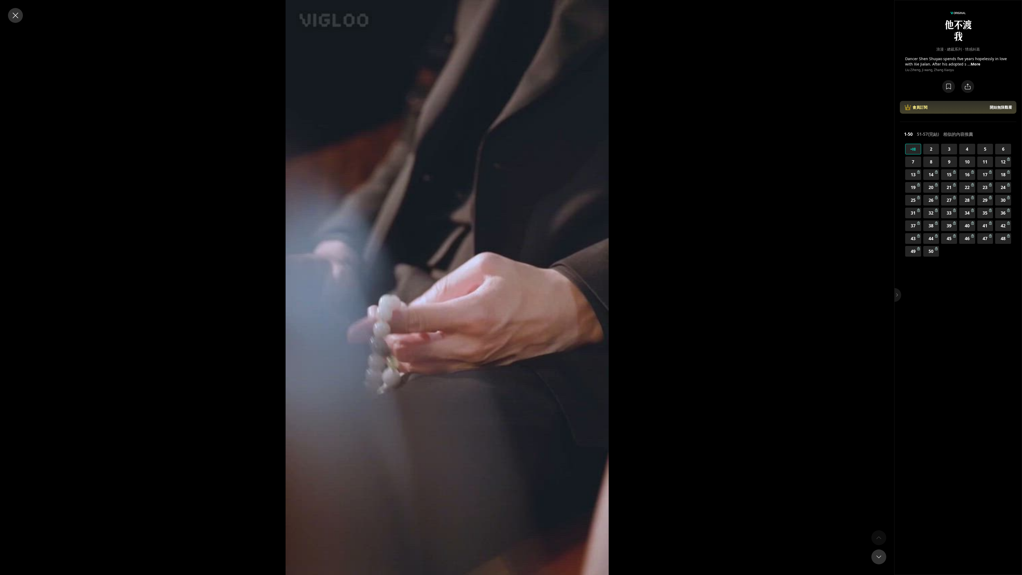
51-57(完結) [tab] (928, 134)
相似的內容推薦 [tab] (958, 134)
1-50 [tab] (908, 134)
